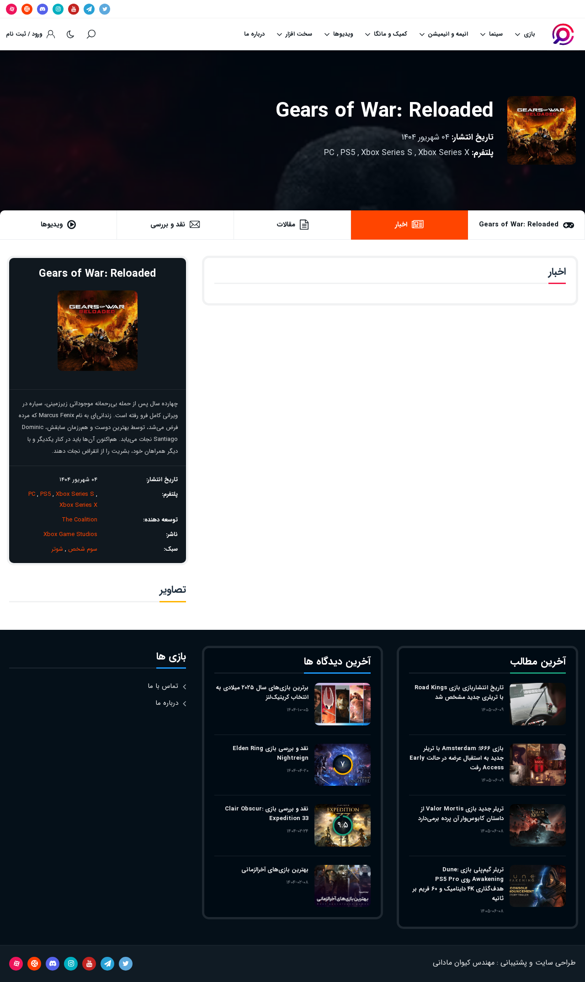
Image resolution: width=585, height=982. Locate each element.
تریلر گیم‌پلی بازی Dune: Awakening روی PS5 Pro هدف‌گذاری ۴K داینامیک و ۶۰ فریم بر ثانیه (458, 884)
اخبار (401, 224)
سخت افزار (299, 34)
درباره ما (254, 34)
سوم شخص (82, 549)
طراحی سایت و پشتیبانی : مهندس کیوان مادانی (504, 962)
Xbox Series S (386, 152)
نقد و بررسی (167, 224)
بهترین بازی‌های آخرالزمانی (274, 870)
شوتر (57, 549)
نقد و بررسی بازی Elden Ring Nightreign (270, 753)
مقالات (286, 224)
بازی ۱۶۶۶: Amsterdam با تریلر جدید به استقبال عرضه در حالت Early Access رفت (456, 758)
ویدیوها (343, 34)
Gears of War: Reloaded (385, 111)
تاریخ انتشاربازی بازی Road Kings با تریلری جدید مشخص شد (459, 692)
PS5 (347, 152)
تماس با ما (163, 686)
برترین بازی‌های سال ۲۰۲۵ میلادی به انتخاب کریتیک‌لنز (262, 692)
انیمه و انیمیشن (448, 34)
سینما (496, 34)
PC (329, 152)
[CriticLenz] (563, 34)
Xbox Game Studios (70, 534)
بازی (529, 34)
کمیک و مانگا (390, 34)
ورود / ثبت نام (24, 34)
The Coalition (79, 520)
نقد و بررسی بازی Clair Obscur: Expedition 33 (266, 813)
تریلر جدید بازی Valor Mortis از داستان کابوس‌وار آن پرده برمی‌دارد (460, 813)
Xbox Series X (443, 152)
